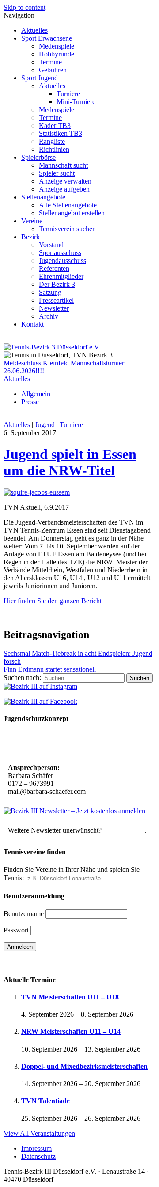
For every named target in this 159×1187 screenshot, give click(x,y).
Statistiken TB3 (60, 133)
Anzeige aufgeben (64, 189)
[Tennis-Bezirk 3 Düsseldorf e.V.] (52, 347)
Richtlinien (54, 149)
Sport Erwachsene (46, 38)
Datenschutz (38, 1156)
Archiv (48, 316)
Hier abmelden (123, 830)
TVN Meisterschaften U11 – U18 (70, 997)
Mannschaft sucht (63, 165)
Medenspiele (56, 46)
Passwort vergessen (31, 962)
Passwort (16, 930)
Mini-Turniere (76, 101)
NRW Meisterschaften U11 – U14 (71, 1031)
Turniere (68, 94)
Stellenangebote (43, 197)
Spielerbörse (38, 157)
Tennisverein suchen (67, 229)
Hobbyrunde (56, 54)
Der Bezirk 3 (57, 284)
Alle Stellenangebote (68, 205)
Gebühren (53, 70)
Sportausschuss (60, 252)
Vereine (31, 221)
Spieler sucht (57, 173)
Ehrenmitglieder (61, 276)
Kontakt (32, 324)
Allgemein (35, 394)
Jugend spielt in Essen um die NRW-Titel (70, 462)
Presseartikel (56, 300)
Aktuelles (34, 30)
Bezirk (30, 236)
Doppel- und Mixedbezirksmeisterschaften (84, 1066)
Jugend (45, 424)
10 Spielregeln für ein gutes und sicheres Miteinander (68, 744)
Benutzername (24, 913)
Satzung (50, 292)
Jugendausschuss (62, 260)
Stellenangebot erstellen (72, 213)
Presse (30, 402)
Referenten (54, 268)
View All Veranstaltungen (39, 1133)
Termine (50, 62)
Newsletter (54, 308)
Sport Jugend (39, 78)
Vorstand (51, 244)
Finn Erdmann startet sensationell (50, 669)
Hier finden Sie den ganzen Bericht (53, 601)
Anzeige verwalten (65, 181)
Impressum (36, 1148)
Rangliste (52, 141)
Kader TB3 (55, 125)
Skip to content (24, 7)
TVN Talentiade (45, 1100)
